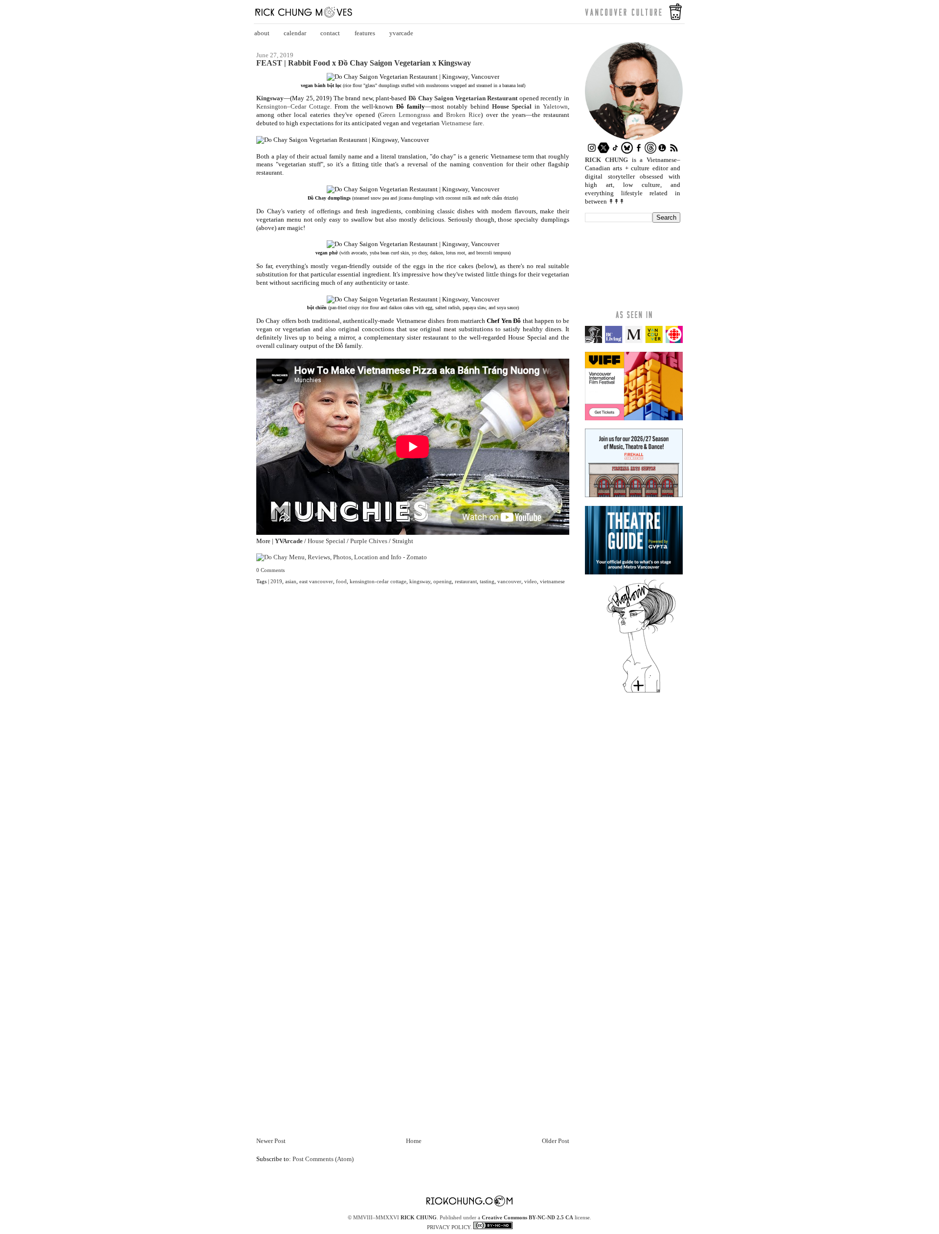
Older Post (555, 1140)
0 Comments (270, 570)
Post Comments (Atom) (323, 1159)
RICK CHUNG (419, 1217)
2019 (276, 581)
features (365, 33)
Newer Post (271, 1140)
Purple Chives (368, 541)
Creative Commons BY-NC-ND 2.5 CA (527, 1217)
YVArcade (289, 541)
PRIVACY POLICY (448, 1227)
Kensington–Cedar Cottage (293, 106)
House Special (512, 106)
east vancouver (316, 581)
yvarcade (401, 33)
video (530, 581)
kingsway (419, 581)
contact (330, 33)
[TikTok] (615, 151)
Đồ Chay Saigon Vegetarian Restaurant (462, 98)
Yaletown (555, 106)
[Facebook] (639, 151)
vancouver (509, 581)
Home (414, 1140)
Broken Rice (463, 114)
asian (290, 581)
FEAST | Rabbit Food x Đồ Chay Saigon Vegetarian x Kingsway (363, 63)
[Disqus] (412, 738)
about (261, 33)
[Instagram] (592, 151)
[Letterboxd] (662, 151)
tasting (487, 581)
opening (442, 581)
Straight (402, 541)
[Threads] (650, 151)
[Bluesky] (627, 151)
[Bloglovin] (641, 692)
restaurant (466, 581)
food (341, 581)
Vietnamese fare (462, 123)
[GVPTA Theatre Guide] (634, 572)
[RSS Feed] (674, 151)
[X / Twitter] (603, 151)
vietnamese (552, 581)
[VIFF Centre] (634, 418)
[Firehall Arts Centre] (634, 495)
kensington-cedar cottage (378, 581)
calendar (295, 33)
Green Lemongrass (405, 114)
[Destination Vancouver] (634, 340)
